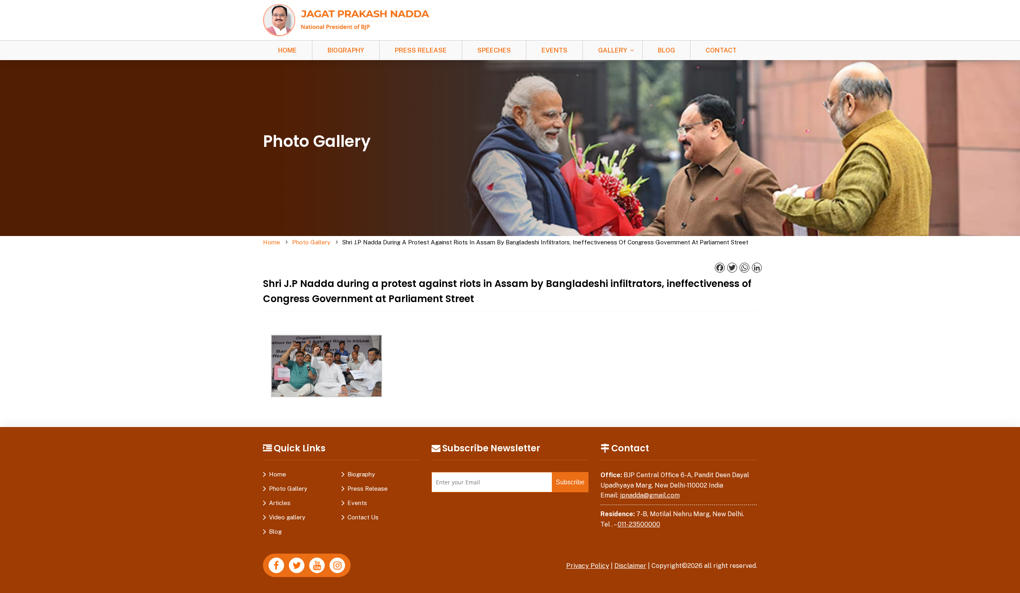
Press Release (421, 50)
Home (287, 50)
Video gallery (287, 517)
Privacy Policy (587, 566)
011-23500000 (639, 524)
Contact (721, 50)
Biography (346, 50)
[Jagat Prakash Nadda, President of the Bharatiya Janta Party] (346, 19)
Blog (666, 50)
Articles (279, 502)
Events (554, 50)
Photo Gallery (311, 242)
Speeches (494, 50)
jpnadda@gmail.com (650, 495)
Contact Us (363, 517)
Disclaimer (630, 566)
